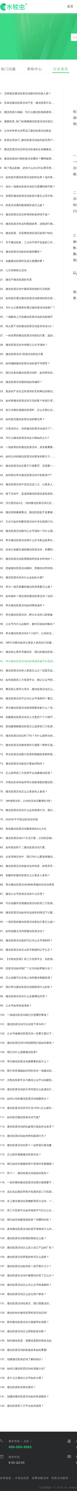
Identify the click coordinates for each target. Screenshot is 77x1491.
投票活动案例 (59, 1478)
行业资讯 (60, 68)
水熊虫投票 (22, 1478)
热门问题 (8, 68)
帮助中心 (34, 68)
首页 (70, 6)
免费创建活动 (40, 1478)
